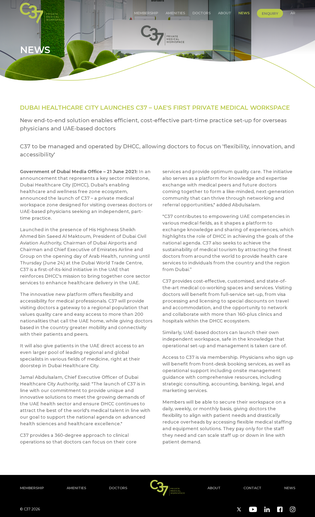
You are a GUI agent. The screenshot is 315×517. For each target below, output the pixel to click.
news (244, 13)
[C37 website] (42, 13)
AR (292, 13)
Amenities (175, 13)
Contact (252, 488)
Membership (146, 13)
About (224, 13)
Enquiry (270, 13)
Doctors (201, 13)
